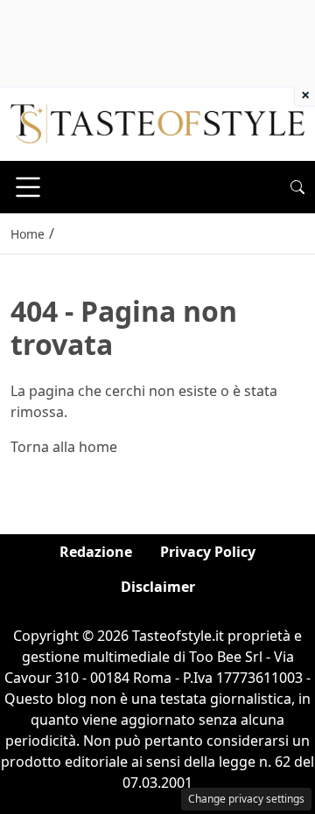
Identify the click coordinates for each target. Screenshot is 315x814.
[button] (297, 187)
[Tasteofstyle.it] (157, 122)
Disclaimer (158, 586)
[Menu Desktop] (28, 187)
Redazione (96, 551)
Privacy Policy (208, 551)
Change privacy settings (246, 798)
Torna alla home (63, 446)
